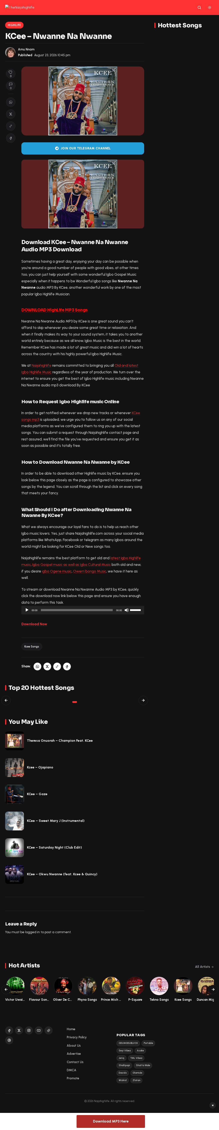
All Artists (202, 967)
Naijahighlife (41, 365)
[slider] (136, 610)
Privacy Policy (77, 1037)
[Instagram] (29, 1030)
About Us (74, 1046)
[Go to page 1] (74, 702)
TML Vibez (136, 1058)
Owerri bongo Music (89, 571)
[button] (10, 126)
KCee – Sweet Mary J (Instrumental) (55, 821)
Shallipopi (124, 1065)
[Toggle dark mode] (209, 7)
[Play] (27, 610)
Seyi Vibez (125, 1050)
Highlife (14, 25)
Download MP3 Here (111, 1121)
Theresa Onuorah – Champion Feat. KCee (60, 741)
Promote (73, 1078)
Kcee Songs (31, 646)
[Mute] (126, 610)
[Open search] (199, 7)
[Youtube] (39, 1030)
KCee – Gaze (37, 794)
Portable (148, 1043)
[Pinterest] (9, 1040)
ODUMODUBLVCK (128, 1043)
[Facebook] (9, 1030)
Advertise (74, 1054)
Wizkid (123, 1080)
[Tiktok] (48, 1030)
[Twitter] (19, 1030)
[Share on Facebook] (10, 138)
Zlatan (136, 1080)
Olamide (137, 1072)
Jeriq (121, 1058)
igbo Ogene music (57, 571)
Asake (140, 1050)
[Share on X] (10, 114)
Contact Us (75, 1062)
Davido (123, 1072)
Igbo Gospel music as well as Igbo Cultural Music (71, 564)
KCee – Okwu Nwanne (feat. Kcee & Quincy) (62, 874)
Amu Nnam (26, 49)
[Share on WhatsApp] (10, 102)
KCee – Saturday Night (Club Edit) (54, 847)
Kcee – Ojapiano (40, 767)
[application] (82, 610)
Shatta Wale (143, 1065)
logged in (32, 932)
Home (71, 1029)
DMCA (71, 1070)
